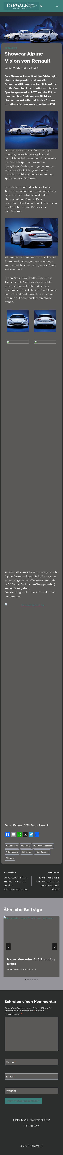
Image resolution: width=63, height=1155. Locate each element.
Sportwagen (42, 852)
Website (11, 1090)
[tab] (25, 979)
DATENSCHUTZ (40, 1120)
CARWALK (14, 68)
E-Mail (10, 1076)
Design (25, 846)
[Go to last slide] (8, 946)
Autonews (12, 846)
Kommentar (13, 1014)
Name (11, 1062)
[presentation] (31, 935)
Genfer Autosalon (42, 846)
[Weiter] (54, 946)
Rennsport (12, 852)
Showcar (27, 852)
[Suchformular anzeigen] (41, 6)
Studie (10, 858)
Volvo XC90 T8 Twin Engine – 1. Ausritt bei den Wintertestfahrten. (16, 881)
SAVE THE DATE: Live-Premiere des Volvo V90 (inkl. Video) (47, 881)
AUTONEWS (11, 48)
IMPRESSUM (31, 1125)
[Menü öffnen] (56, 6)
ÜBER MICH (20, 1120)
